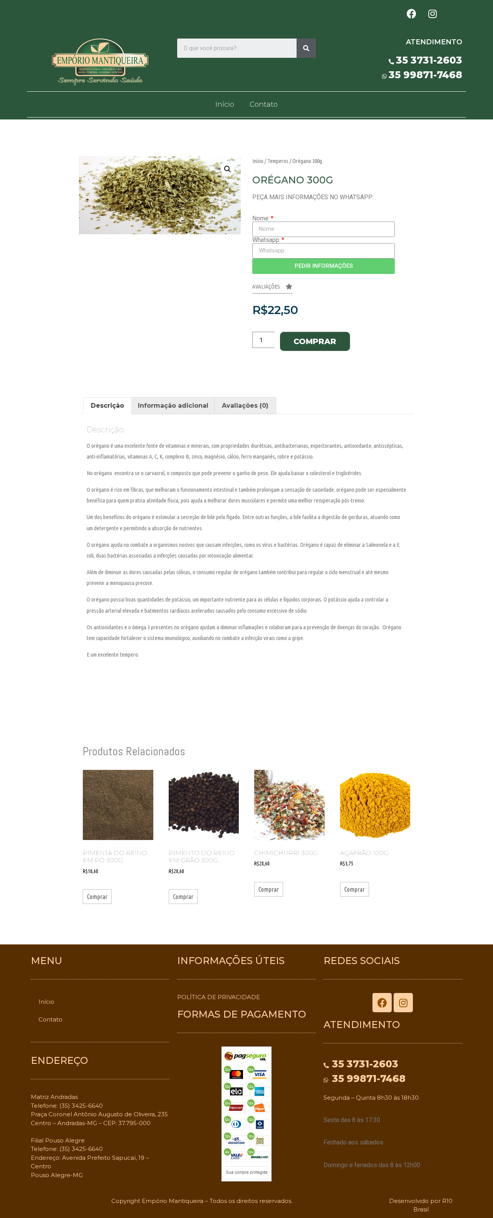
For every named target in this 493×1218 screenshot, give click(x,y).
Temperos (277, 161)
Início (224, 104)
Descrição (107, 405)
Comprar (314, 341)
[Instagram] (432, 13)
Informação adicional (173, 405)
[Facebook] (411, 13)
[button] (272, 289)
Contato (264, 104)
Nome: (261, 218)
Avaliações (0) (245, 405)
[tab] (107, 405)
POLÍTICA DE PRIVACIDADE (218, 997)
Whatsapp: (266, 240)
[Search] (306, 48)
